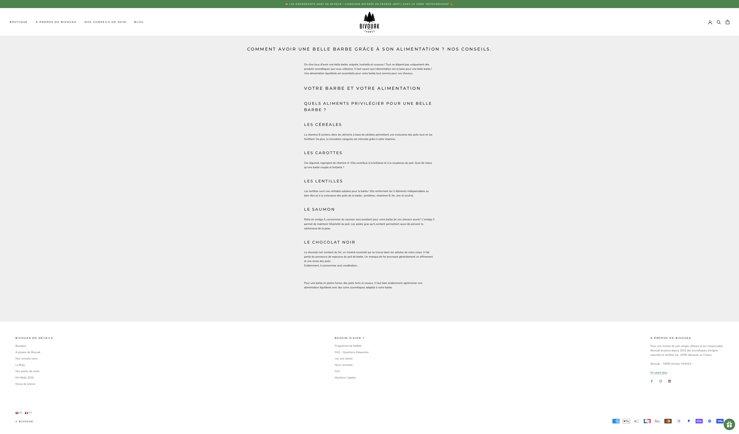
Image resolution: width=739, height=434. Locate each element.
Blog (139, 21)
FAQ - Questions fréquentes (352, 352)
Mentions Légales (345, 377)
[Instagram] (660, 381)
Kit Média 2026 (24, 377)
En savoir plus (658, 372)
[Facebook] (651, 381)
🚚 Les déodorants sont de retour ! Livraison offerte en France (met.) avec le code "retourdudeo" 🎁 (369, 4)
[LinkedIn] (669, 381)
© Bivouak (24, 421)
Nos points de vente (27, 371)
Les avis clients (344, 358)
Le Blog (20, 365)
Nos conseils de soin (105, 21)
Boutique (19, 21)
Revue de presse (25, 384)
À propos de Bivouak (56, 21)
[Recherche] (719, 22)
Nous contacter (344, 365)
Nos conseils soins (26, 358)
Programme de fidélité (348, 346)
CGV (337, 371)
